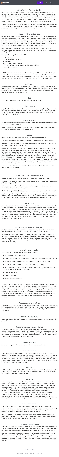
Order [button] (40, 2)
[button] (46, 3)
